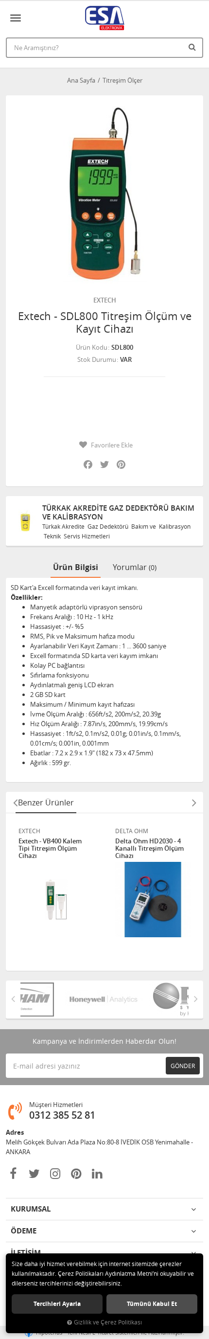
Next (194, 802)
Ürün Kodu (91, 347)
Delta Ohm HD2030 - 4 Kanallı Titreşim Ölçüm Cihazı (149, 848)
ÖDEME (23, 1231)
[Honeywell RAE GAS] (73, 999)
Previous (15, 802)
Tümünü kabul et (152, 1304)
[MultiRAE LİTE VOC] (157, 999)
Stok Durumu (96, 359)
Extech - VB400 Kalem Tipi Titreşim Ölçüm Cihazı (50, 848)
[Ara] (193, 46)
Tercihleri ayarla (57, 1304)
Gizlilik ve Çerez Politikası (108, 1322)
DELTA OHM (131, 831)
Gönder (183, 1066)
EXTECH (104, 300)
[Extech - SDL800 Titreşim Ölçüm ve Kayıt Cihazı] (104, 194)
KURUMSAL (31, 1209)
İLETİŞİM (26, 1253)
